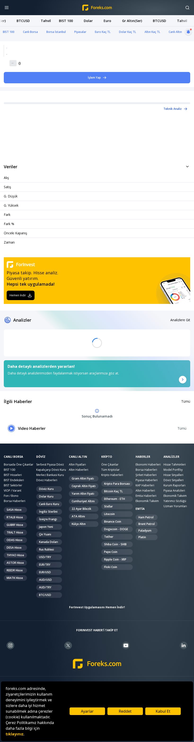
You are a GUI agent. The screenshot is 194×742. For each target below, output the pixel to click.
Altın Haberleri (78, 470)
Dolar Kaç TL (127, 32)
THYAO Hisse (15, 555)
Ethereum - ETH (114, 499)
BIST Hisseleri (13, 475)
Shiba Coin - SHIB (115, 544)
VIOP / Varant (12, 491)
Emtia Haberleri (146, 496)
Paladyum (144, 531)
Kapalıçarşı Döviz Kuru (51, 470)
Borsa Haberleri (14, 501)
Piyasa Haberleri (147, 480)
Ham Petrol (146, 517)
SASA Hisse (14, 510)
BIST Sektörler (13, 485)
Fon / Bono (11, 496)
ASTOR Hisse (15, 563)
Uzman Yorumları (175, 506)
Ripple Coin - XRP (115, 559)
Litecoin (109, 514)
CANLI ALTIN (78, 457)
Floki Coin (110, 567)
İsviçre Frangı (48, 519)
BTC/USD (45, 595)
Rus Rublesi (46, 549)
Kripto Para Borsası (117, 484)
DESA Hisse (14, 548)
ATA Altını (78, 516)
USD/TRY (45, 557)
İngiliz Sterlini (48, 512)
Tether (108, 537)
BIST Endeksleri (14, 480)
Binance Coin (112, 522)
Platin (142, 537)
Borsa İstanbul (56, 32)
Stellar (108, 506)
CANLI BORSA (13, 457)
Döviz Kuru (46, 489)
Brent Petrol (146, 524)
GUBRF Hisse (15, 525)
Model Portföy (173, 470)
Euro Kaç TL (102, 32)
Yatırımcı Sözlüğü (174, 501)
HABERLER (143, 457)
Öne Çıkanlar (110, 464)
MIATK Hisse (15, 578)
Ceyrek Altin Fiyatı (84, 486)
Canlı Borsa (30, 32)
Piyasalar (80, 32)
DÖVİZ (40, 457)
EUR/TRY (44, 565)
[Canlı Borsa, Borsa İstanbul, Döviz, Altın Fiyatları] (97, 664)
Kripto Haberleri (112, 475)
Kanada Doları (48, 542)
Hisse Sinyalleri (173, 475)
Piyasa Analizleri (174, 491)
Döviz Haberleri (46, 480)
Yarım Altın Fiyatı (83, 494)
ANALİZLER (171, 457)
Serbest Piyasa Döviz (50, 464)
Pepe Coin (110, 552)
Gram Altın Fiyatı (83, 478)
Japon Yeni (46, 527)
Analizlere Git (180, 320)
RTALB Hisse (15, 517)
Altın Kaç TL (152, 32)
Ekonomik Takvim (147, 501)
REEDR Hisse (15, 570)
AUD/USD (45, 580)
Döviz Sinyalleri (173, 480)
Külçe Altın (79, 524)
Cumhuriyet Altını (83, 501)
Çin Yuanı (45, 534)
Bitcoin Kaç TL (113, 491)
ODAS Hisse (14, 540)
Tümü (185, 401)
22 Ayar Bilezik (81, 509)
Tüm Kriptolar (110, 470)
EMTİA (140, 509)
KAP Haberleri (145, 485)
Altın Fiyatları (77, 464)
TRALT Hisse (15, 532)
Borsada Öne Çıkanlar (18, 464)
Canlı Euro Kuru (49, 504)
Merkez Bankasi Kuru (50, 475)
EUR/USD (45, 572)
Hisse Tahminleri (174, 464)
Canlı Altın (175, 32)
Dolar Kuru (46, 496)
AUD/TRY (45, 587)
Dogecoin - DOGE (116, 529)
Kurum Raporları (174, 485)
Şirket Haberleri (146, 475)
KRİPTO (106, 457)
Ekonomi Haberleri (148, 464)
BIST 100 (8, 32)
